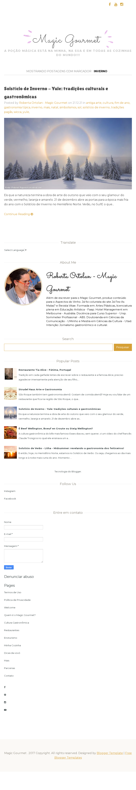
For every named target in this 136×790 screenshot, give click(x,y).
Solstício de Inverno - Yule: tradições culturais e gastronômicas (60, 409)
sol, (80, 107)
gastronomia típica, (18, 107)
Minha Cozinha (12, 645)
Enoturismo (10, 637)
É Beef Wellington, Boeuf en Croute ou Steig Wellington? (56, 428)
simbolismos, (69, 107)
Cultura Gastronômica (16, 622)
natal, (55, 107)
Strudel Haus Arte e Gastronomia (40, 389)
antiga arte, (94, 102)
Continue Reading (17, 214)
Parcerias (9, 668)
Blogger (76, 471)
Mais (6, 660)
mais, (47, 107)
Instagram (9, 491)
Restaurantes (11, 630)
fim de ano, (122, 102)
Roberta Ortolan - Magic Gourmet (43, 102)
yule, (26, 112)
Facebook (10, 498)
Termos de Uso (12, 592)
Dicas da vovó (12, 653)
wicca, (18, 112)
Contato (9, 675)
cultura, (109, 102)
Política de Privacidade (17, 599)
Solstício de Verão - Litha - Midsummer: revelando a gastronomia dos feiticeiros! (71, 448)
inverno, (38, 107)
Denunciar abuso (19, 577)
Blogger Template (110, 753)
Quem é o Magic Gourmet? (20, 615)
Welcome (9, 607)
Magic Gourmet (68, 40)
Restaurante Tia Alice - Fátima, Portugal (45, 369)
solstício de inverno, (97, 107)
